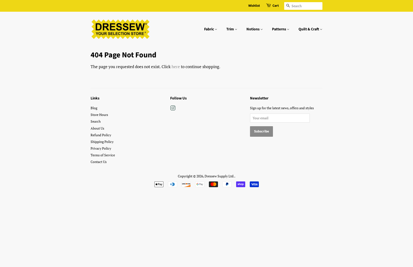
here (176, 66)
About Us (97, 128)
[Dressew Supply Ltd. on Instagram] (172, 109)
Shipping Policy (102, 141)
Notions (253, 29)
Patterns (279, 29)
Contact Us (99, 161)
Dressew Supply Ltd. (219, 176)
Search (96, 121)
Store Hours (99, 114)
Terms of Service (103, 155)
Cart (275, 5)
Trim (230, 29)
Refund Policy (101, 135)
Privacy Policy (101, 148)
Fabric (209, 29)
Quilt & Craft (309, 29)
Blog (94, 108)
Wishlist (254, 5)
